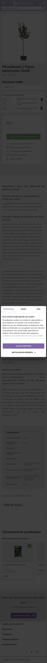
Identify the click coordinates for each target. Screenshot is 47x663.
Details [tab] (23, 309)
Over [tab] (38, 309)
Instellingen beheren (22, 352)
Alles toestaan (23, 346)
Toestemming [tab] (8, 309)
